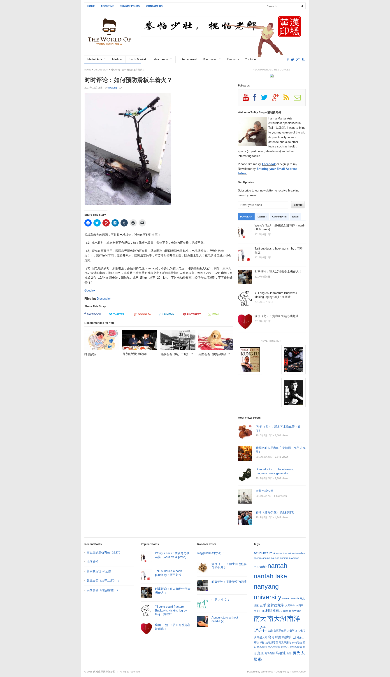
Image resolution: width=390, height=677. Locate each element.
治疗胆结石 (271, 642)
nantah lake (270, 576)
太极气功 (292, 630)
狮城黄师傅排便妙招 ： (105, 671)
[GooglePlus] (298, 59)
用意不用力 (285, 642)
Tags (295, 216)
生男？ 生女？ (220, 599)
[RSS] (303, 59)
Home (91, 6)
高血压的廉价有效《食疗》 (104, 552)
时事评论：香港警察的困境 (229, 582)
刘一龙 (261, 610)
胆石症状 (262, 647)
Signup (298, 204)
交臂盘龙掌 (275, 605)
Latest (262, 216)
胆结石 (285, 647)
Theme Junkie (298, 671)
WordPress (267, 671)
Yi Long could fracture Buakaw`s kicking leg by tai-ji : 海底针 (171, 610)
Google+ (89, 290)
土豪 (270, 630)
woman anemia (290, 598)
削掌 (285, 610)
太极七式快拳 (264, 491)
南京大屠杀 (295, 610)
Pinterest (194, 314)
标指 (262, 642)
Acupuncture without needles (289, 553)
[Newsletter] (299, 99)
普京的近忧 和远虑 (99, 571)
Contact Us (154, 6)
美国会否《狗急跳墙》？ (103, 590)
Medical (117, 59)
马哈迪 (281, 653)
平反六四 (262, 637)
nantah (277, 565)
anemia (258, 558)
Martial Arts (94, 59)
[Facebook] (288, 59)
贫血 (260, 653)
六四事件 (290, 605)
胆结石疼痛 (296, 647)
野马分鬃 (270, 653)
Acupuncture (263, 553)
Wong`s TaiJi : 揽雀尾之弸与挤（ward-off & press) (172, 555)
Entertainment (188, 59)
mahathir (260, 567)
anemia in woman (289, 558)
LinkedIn (168, 314)
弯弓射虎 (274, 637)
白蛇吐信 (297, 642)
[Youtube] (248, 99)
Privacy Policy (130, 6)
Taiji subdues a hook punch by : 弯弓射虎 (168, 573)
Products (233, 59)
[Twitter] (292, 59)
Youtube (250, 59)
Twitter (118, 314)
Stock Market (137, 59)
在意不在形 (280, 630)
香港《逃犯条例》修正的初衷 (275, 512)
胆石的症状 (274, 647)
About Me (107, 6)
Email (216, 314)
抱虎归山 (289, 637)
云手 (263, 605)
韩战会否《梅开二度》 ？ (103, 580)
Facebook (94, 314)
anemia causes (270, 558)
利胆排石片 (273, 610)
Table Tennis (160, 59)
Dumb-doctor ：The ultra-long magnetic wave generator (275, 471)
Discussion (210, 59)
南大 (260, 618)
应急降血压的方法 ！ (211, 553)
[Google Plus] (277, 99)
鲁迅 (289, 653)
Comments (279, 216)
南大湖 (276, 618)
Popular (246, 216)
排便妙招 (92, 561)
